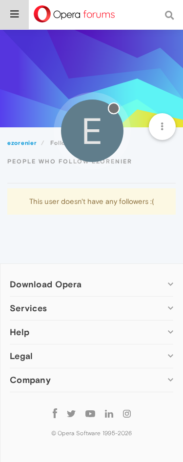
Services (28, 308)
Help (19, 332)
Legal (21, 356)
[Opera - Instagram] (127, 413)
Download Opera (45, 284)
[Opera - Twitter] (71, 413)
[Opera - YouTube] (90, 413)
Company (30, 380)
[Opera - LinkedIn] (109, 413)
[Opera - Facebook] (55, 413)
